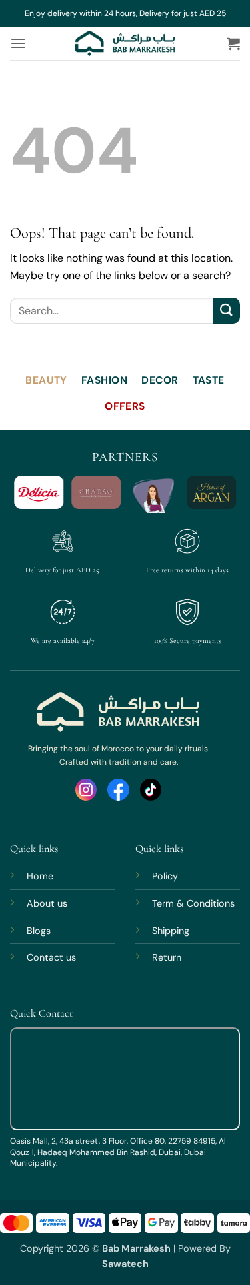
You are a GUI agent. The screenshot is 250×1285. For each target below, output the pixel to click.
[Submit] (226, 311)
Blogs (39, 931)
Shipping (170, 931)
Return (166, 957)
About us (47, 903)
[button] (18, 43)
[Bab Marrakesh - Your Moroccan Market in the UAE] (125, 43)
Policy (165, 876)
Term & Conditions (193, 903)
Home (40, 876)
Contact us (51, 957)
